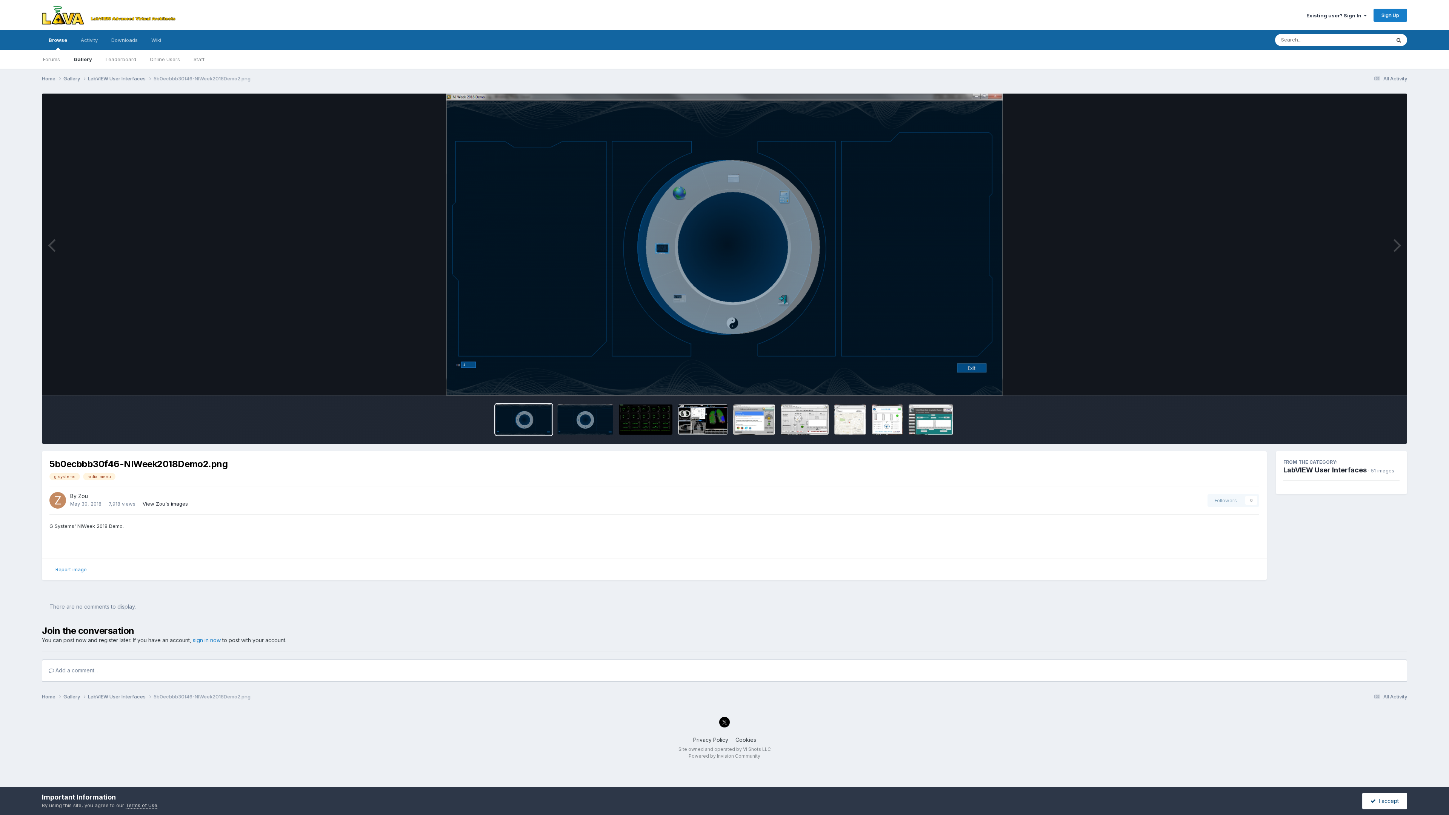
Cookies (745, 740)
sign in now (207, 640)
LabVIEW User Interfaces (1325, 470)
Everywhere (1367, 40)
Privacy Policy (710, 740)
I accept (1387, 801)
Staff (199, 59)
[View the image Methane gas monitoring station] (805, 419)
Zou (83, 496)
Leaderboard (121, 59)
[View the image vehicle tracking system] (887, 419)
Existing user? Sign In (1335, 15)
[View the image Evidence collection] (754, 419)
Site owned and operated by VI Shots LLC (724, 749)
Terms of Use (141, 805)
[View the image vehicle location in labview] (850, 419)
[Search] (1399, 40)
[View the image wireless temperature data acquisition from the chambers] (931, 419)
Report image (71, 569)
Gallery (83, 59)
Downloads (124, 40)
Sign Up (1390, 15)
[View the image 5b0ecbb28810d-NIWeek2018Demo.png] (585, 419)
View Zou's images (165, 504)
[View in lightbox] (724, 244)
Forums (51, 59)
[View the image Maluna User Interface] (703, 419)
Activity (89, 40)
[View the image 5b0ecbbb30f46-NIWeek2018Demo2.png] (524, 419)
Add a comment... (76, 670)
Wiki (156, 40)
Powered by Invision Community (724, 756)
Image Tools (1376, 382)
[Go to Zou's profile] (57, 500)
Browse (58, 40)
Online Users (165, 59)
